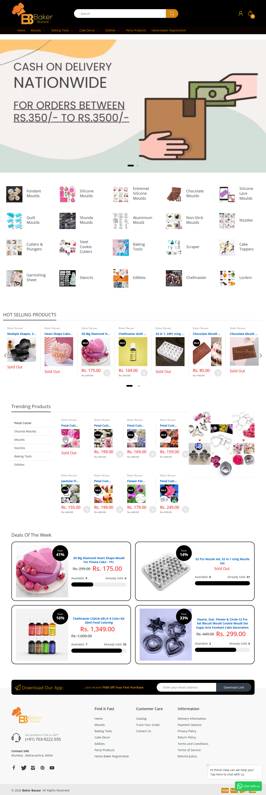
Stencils (86, 277)
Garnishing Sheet (36, 277)
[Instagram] (33, 767)
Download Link (234, 687)
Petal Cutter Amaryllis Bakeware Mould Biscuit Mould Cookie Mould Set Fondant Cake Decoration (169, 425)
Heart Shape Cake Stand (58, 334)
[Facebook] (13, 767)
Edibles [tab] (19, 465)
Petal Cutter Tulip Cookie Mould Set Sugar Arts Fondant (103, 481)
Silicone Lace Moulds (246, 193)
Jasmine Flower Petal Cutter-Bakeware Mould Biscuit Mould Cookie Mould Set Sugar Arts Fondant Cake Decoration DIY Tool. (70, 481)
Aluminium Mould (142, 220)
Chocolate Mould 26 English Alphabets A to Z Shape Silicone (207, 334)
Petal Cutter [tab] (23, 423)
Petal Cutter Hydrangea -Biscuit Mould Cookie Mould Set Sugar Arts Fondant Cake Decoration (136, 425)
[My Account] (240, 13)
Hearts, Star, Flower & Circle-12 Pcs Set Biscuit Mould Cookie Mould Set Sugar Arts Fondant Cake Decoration (222, 623)
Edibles (139, 277)
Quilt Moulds (33, 220)
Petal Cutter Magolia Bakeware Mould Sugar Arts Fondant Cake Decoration (103, 425)
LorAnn (245, 277)
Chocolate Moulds (195, 193)
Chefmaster (196, 277)
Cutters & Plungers (35, 246)
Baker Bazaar (15, 328)
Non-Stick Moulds (194, 220)
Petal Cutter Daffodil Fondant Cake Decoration (169, 481)
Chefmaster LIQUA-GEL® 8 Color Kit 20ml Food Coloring (98, 621)
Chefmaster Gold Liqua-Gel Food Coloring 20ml (133, 334)
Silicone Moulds (87, 193)
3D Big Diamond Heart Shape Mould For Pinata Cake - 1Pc (95, 334)
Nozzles (246, 220)
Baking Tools (139, 246)
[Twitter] (23, 767)
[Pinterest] (42, 767)
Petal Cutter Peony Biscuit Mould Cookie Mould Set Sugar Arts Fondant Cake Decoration (70, 425)
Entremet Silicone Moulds (141, 193)
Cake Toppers (246, 246)
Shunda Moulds (86, 220)
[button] (131, 165)
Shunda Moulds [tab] (25, 431)
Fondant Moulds (34, 193)
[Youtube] (52, 767)
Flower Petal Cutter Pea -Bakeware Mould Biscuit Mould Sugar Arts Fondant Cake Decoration (136, 481)
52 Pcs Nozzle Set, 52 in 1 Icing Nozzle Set (222, 561)
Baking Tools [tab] (23, 456)
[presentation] (5, 356)
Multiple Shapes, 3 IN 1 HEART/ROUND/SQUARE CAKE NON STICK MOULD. (21, 334)
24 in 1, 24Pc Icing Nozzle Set (170, 334)
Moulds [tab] (19, 440)
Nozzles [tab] (19, 448)
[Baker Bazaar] (32, 13)
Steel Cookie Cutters (86, 246)
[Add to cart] (107, 372)
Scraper (193, 246)
